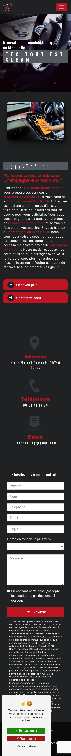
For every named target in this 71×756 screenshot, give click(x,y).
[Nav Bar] (61, 7)
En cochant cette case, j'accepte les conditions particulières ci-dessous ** (35, 595)
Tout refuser (27, 738)
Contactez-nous (28, 298)
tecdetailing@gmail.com (35, 442)
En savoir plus (26, 285)
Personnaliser (26, 746)
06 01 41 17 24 (35, 405)
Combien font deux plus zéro (29, 539)
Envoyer (40, 612)
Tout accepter (27, 730)
